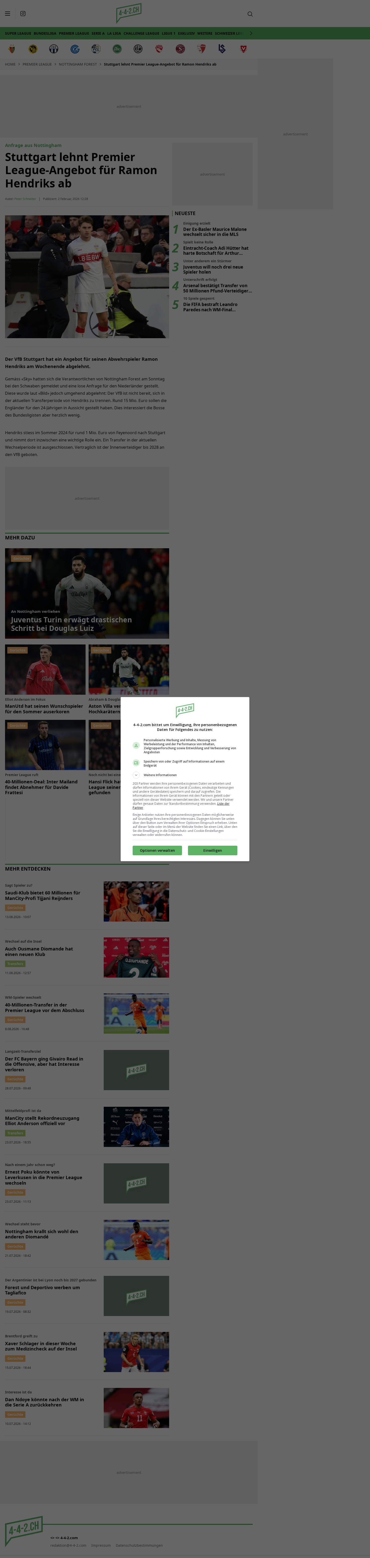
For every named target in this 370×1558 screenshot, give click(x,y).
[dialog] (185, 779)
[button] (185, 775)
